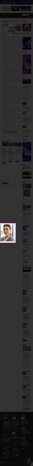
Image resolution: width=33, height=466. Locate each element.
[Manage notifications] (1, 462)
